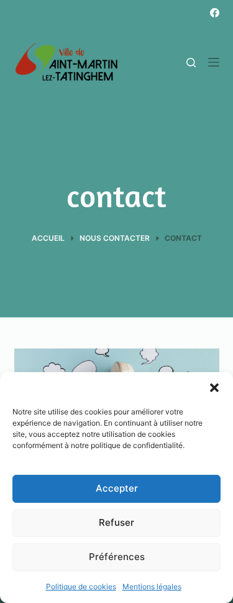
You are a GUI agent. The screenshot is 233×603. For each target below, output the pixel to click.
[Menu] (213, 62)
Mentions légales (151, 586)
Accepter (117, 488)
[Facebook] (214, 12)
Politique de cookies (81, 586)
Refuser (116, 522)
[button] (214, 387)
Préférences (117, 557)
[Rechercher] (191, 62)
